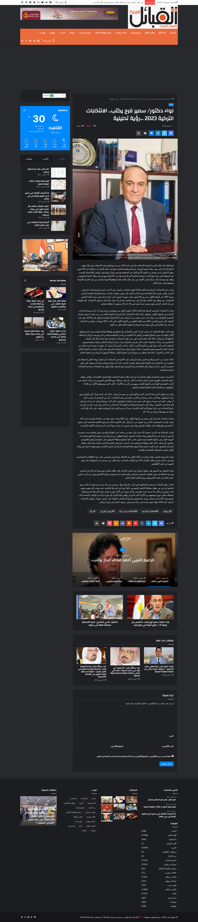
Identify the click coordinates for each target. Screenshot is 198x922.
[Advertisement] (99, 66)
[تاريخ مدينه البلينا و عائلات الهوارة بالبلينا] (58, 185)
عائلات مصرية (170, 873)
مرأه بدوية (172, 898)
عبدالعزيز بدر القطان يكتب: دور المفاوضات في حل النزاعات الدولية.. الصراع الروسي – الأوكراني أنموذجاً (125, 560)
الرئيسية (173, 33)
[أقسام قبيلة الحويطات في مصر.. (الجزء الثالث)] (58, 226)
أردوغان (166, 511)
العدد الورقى (171, 843)
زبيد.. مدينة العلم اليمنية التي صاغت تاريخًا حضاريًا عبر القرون (34, 334)
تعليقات (29, 159)
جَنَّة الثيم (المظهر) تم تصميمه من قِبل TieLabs (120, 917)
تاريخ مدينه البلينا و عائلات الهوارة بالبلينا (39, 182)
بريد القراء (172, 856)
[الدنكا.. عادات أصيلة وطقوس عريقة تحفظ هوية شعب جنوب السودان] (106, 799)
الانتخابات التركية (149, 511)
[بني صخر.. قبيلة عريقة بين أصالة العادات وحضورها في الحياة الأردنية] (34, 292)
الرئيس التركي (106, 511)
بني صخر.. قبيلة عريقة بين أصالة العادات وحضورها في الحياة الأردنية (35, 305)
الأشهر (62, 159)
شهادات (52, 33)
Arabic (46, 95)
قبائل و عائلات (149, 33)
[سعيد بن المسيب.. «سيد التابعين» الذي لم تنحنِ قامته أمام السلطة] (106, 817)
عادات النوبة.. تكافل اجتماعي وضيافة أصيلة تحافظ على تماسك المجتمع (117, 2)
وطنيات (71, 33)
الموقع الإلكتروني (117, 746)
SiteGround (85, 917)
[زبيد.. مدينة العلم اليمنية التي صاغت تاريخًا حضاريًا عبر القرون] (34, 322)
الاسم (171, 736)
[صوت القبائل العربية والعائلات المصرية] (153, 17)
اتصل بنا (43, 33)
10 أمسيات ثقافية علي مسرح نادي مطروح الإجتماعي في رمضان (37, 196)
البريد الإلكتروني (167, 746)
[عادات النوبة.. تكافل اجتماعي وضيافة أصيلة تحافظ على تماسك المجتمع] (56, 322)
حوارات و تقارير (85, 33)
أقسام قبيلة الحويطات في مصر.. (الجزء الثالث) (38, 223)
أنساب (173, 831)
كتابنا (162, 99)
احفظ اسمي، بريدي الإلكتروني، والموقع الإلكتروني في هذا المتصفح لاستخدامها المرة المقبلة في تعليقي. (133, 756)
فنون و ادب (171, 885)
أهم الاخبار (162, 33)
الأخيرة (45, 159)
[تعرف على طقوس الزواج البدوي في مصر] (119, 816)
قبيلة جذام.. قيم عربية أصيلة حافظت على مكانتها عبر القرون (57, 303)
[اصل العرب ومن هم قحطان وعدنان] (58, 173)
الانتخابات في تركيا (127, 511)
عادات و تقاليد (121, 33)
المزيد (62, 33)
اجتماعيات (172, 839)
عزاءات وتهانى (170, 881)
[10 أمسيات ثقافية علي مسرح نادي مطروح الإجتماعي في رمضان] (58, 197)
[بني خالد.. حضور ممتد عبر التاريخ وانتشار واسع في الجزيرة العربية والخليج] (106, 808)
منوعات (173, 902)
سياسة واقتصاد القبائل (103, 33)
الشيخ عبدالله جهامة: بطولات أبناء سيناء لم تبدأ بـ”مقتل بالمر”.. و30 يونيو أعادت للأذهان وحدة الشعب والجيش (38, 817)
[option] (125, 560)
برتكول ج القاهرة (169, 852)
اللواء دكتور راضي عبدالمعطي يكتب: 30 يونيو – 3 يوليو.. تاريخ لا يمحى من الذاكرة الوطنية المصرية (159, 669)
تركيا (92, 511)
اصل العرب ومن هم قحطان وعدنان (38, 170)
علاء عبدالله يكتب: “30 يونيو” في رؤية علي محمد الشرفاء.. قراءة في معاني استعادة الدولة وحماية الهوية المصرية (125, 671)
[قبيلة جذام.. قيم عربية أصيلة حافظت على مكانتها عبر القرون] (56, 292)
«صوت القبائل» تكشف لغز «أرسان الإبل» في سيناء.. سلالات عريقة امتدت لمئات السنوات (38, 210)
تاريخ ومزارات (136, 33)
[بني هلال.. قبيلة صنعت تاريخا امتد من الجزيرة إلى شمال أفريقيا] (131, 799)
